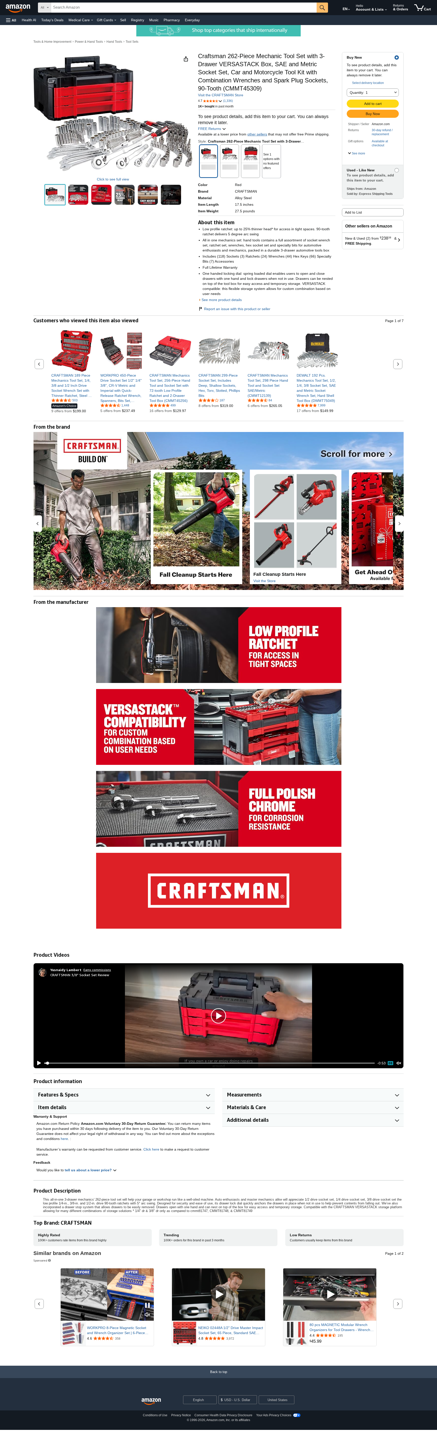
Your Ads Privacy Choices (273, 1415)
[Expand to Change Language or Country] (349, 9)
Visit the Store (264, 581)
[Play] (38, 1063)
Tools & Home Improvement (52, 41)
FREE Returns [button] (210, 129)
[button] (11, 20)
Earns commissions (97, 970)
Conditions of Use (155, 1415)
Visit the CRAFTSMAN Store (220, 95)
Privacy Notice (181, 1415)
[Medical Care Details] (92, 20)
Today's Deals (52, 20)
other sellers (257, 134)
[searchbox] (184, 7)
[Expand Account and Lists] (386, 9)
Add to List (353, 212)
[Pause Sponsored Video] (147, 1305)
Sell (123, 20)
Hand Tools (114, 41)
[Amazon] (18, 7)
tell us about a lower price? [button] (89, 1170)
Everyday (192, 20)
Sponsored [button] (40, 1260)
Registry (137, 20)
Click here (151, 1149)
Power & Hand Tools (89, 41)
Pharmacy (172, 20)
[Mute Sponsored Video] (147, 1315)
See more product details (222, 300)
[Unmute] (398, 1063)
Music (154, 20)
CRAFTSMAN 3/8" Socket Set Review (79, 975)
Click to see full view (113, 179)
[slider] (209, 1063)
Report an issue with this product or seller (237, 309)
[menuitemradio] (390, 1063)
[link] (72, 385)
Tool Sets (132, 41)
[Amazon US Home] (151, 1402)
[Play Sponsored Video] (218, 1294)
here (64, 1139)
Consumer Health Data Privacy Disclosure (223, 1415)
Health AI (29, 20)
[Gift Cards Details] (115, 20)
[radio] (55, 195)
